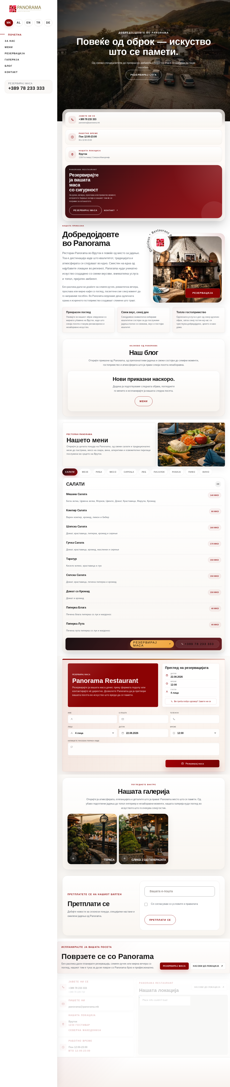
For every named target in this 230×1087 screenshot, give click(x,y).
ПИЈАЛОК (159, 472)
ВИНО (206, 472)
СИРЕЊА (129, 472)
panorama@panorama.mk (84, 1004)
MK (9, 22)
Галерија (12, 59)
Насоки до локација (206, 966)
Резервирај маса (85, 210)
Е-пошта (123, 713)
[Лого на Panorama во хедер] (26, 8)
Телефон (174, 713)
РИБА (99, 472)
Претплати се (160, 920)
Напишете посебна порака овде (83, 741)
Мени (9, 47)
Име (70, 713)
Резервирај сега (143, 81)
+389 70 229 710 (77, 989)
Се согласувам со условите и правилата (174, 903)
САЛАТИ (70, 472)
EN (28, 22)
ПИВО (191, 472)
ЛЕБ (144, 472)
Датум (122, 727)
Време (173, 727)
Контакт (11, 72)
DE (48, 22)
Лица (70, 727)
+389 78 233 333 (26, 88)
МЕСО (113, 472)
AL (19, 22)
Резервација (15, 53)
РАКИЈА (176, 472)
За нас (10, 41)
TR (38, 22)
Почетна (15, 34)
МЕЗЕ (85, 472)
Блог (8, 66)
